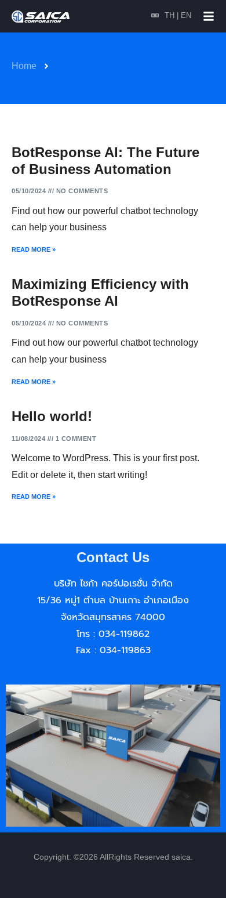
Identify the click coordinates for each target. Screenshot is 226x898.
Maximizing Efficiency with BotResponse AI (100, 292)
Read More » (34, 249)
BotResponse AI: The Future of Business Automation (105, 160)
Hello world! (52, 416)
